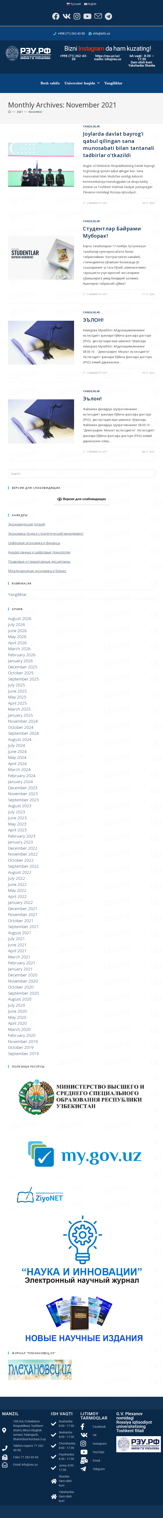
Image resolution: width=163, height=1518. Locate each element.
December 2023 (22, 787)
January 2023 (20, 842)
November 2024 (23, 721)
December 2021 (22, 908)
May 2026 (17, 636)
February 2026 (21, 655)
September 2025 (23, 679)
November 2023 (23, 793)
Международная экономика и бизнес (37, 571)
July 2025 (16, 685)
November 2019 (23, 1041)
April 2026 (17, 642)
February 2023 (21, 836)
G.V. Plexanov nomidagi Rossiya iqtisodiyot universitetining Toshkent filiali (134, 1422)
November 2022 (23, 854)
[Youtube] (87, 16)
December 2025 (22, 667)
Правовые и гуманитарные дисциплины (39, 561)
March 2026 (19, 648)
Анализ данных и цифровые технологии (39, 552)
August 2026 (19, 618)
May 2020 (17, 1017)
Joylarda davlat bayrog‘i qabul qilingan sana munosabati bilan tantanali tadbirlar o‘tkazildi (118, 144)
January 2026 (20, 661)
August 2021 (19, 932)
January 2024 (20, 781)
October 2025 (21, 673)
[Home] (9, 112)
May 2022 (17, 890)
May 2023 (17, 824)
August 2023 (19, 805)
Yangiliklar (113, 83)
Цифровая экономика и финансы (34, 543)
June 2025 (17, 691)
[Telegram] (108, 16)
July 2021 (16, 938)
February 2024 (21, 775)
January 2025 (20, 715)
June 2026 (17, 630)
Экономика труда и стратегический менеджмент (45, 533)
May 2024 (17, 757)
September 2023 (23, 800)
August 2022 (19, 872)
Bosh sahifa (50, 83)
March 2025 (19, 709)
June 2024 (17, 751)
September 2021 (23, 926)
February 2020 (21, 1035)
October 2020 (21, 987)
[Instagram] (76, 16)
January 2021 (20, 969)
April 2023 (17, 830)
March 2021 (19, 957)
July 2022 (16, 878)
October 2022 (21, 860)
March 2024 (19, 769)
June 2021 (17, 945)
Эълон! (92, 398)
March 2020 (19, 1029)
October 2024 (21, 727)
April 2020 (17, 1023)
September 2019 (23, 1053)
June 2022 (17, 884)
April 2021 (17, 950)
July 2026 (16, 624)
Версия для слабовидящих (84, 498)
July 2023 (16, 812)
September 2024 (23, 733)
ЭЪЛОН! (93, 319)
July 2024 (16, 745)
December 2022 (22, 848)
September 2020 (23, 993)
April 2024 (17, 763)
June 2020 (17, 1011)
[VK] (66, 16)
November (35, 112)
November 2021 (23, 914)
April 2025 (17, 703)
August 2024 (19, 739)
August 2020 (19, 999)
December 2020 (22, 975)
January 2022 (20, 902)
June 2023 (17, 818)
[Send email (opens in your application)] (98, 16)
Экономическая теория (26, 524)
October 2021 (21, 920)
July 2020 (16, 1005)
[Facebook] (55, 16)
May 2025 (17, 697)
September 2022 (23, 866)
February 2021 (21, 963)
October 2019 (21, 1047)
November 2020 (23, 981)
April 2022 (17, 896)
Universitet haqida (80, 83)
